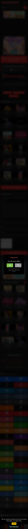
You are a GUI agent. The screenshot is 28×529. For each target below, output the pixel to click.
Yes (10, 265)
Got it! (14, 523)
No (18, 265)
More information (14, 526)
